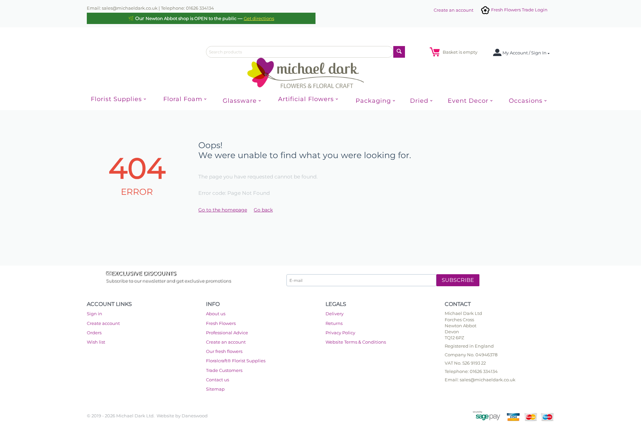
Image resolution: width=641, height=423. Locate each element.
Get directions (259, 18)
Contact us (217, 379)
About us (215, 313)
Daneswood (195, 415)
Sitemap (215, 389)
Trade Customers (224, 370)
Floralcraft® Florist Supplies (235, 360)
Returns (334, 323)
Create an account (453, 10)
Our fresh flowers (224, 351)
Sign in (94, 313)
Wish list (96, 342)
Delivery (335, 313)
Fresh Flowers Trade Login (519, 9)
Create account (103, 323)
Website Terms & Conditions (356, 342)
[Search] (399, 52)
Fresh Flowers (221, 323)
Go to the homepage (222, 210)
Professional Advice (227, 332)
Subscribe (458, 280)
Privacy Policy (340, 332)
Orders (94, 332)
